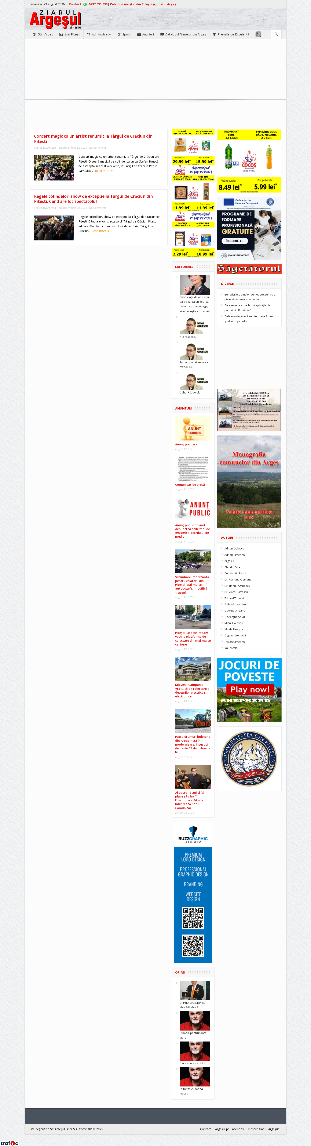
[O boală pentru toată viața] (195, 1021)
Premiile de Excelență (233, 34)
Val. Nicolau (231, 648)
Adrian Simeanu (234, 555)
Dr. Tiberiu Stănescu (237, 586)
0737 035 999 (98, 4)
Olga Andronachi (235, 635)
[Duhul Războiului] (195, 380)
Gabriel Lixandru (235, 604)
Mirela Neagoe (233, 629)
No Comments (97, 147)
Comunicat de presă (190, 485)
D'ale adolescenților (192, 1063)
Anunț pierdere (186, 444)
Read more (103, 171)
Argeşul (51, 147)
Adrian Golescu (234, 548)
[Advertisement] (155, 69)
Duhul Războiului (190, 392)
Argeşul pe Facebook (229, 1129)
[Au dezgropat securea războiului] (195, 350)
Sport (126, 34)
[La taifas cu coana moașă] (195, 1076)
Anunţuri (148, 34)
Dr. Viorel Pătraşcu (236, 592)
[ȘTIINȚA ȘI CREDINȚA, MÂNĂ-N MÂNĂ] (195, 990)
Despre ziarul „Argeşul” (263, 1129)
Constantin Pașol (235, 573)
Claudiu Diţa (232, 567)
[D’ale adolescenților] (195, 1051)
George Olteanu (234, 610)
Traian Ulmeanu (234, 642)
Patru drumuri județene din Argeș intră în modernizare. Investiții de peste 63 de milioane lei (192, 744)
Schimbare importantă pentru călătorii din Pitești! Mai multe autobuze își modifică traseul (192, 584)
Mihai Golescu (233, 623)
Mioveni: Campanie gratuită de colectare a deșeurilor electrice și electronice (192, 690)
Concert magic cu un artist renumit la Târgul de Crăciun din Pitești (93, 138)
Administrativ (101, 34)
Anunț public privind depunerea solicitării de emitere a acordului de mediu (192, 531)
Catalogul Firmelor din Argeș (185, 34)
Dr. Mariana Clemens (237, 579)
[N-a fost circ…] (195, 324)
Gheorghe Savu (234, 617)
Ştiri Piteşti (72, 34)
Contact (75, 4)
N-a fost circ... (188, 337)
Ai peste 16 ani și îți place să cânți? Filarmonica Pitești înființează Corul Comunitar (189, 800)
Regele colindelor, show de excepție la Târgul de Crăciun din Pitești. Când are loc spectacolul (93, 199)
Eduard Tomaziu (234, 598)
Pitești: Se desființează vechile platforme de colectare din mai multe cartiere (193, 638)
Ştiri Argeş (45, 34)
